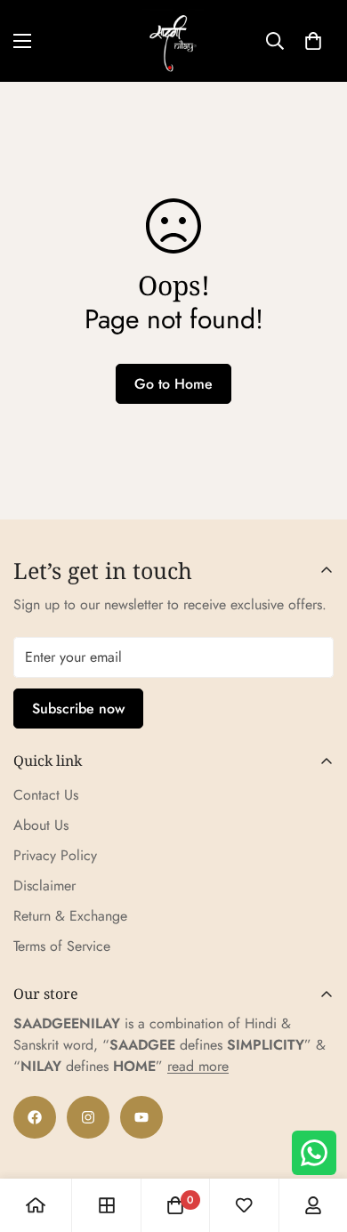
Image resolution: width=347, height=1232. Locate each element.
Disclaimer (44, 885)
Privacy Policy (55, 855)
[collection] (107, 1205)
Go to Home (173, 384)
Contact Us (45, 795)
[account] (313, 1205)
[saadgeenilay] (173, 41)
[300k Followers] (34, 1117)
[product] (35, 1205)
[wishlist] (244, 1205)
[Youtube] (141, 1117)
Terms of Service (61, 946)
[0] (313, 40)
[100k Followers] (88, 1117)
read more (198, 1066)
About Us (41, 825)
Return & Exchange (70, 916)
